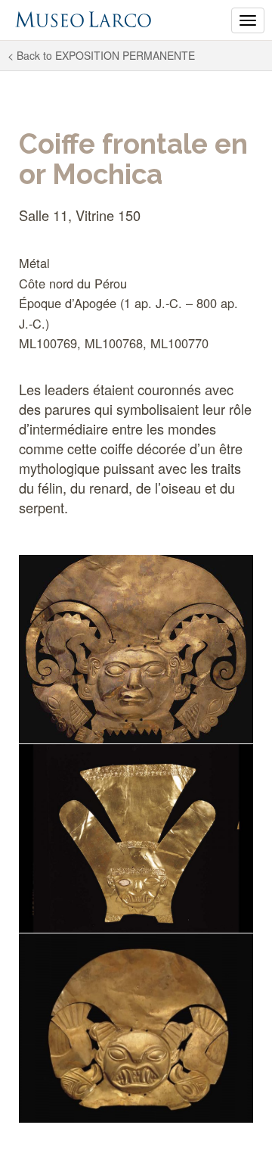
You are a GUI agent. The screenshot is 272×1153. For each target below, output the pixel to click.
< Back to (101, 55)
